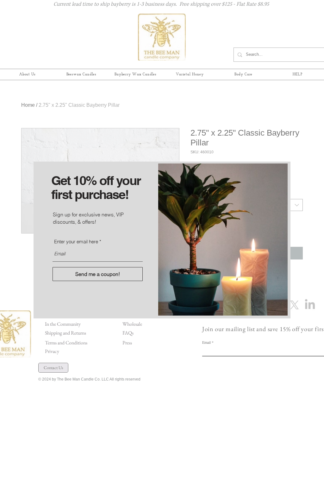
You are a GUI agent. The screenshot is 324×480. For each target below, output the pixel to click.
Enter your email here (76, 241)
